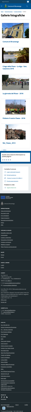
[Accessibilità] (4, 408)
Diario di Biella (4, 362)
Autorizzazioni (4, 235)
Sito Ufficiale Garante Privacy (8, 371)
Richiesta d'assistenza (6, 390)
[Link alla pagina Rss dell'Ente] (7, 397)
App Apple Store (5, 350)
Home (2, 11)
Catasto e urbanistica (6, 237)
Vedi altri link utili (5, 374)
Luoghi (2, 265)
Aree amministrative (6, 211)
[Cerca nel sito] (26, 6)
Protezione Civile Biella (6, 367)
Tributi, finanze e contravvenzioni (9, 247)
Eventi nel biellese (5, 357)
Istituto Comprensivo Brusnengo (8, 327)
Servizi (17, 405)
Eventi (2, 267)
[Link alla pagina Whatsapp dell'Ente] (4, 397)
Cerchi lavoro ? (4, 343)
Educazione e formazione (7, 240)
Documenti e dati (5, 213)
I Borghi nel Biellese (5, 355)
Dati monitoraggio (5, 405)
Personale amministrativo (7, 220)
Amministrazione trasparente (8, 383)
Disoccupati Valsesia (5, 341)
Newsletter (3, 399)
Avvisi (2, 257)
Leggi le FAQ (4, 384)
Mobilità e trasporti (5, 244)
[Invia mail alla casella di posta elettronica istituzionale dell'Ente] (12, 283)
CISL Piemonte (4, 334)
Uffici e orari (3, 300)
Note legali (3, 378)
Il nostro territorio (17, 11)
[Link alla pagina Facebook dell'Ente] (2, 397)
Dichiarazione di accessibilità (7, 381)
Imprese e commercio (6, 242)
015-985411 (8, 281)
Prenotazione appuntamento (8, 388)
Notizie (2, 255)
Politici (2, 222)
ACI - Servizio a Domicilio (7, 329)
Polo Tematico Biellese (6, 332)
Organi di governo (5, 218)
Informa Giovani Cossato (7, 346)
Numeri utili (3, 302)
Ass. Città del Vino (5, 325)
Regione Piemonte (5, 1)
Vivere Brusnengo (8, 11)
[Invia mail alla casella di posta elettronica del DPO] (10, 310)
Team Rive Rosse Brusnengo (7, 353)
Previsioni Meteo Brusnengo (7, 364)
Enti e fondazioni (5, 215)
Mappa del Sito (10, 406)
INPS (2, 339)
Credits (26, 405)
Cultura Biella (4, 360)
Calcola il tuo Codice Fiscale (7, 348)
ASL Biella (3, 336)
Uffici (2, 225)
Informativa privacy (5, 376)
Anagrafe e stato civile (6, 233)
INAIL (2, 369)
